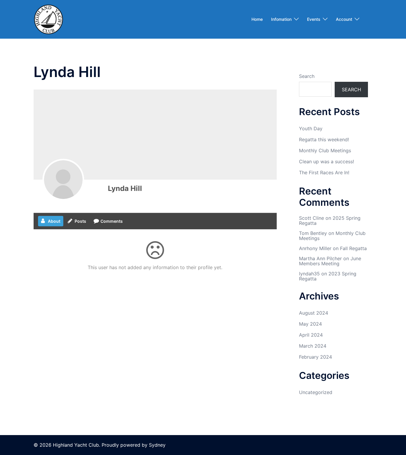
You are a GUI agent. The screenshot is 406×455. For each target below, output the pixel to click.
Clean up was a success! (326, 161)
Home (257, 19)
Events (313, 19)
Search (306, 76)
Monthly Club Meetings (325, 150)
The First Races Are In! (324, 172)
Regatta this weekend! (324, 139)
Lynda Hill (125, 188)
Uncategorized (315, 392)
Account (344, 19)
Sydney (157, 445)
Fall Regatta (353, 248)
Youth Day (310, 128)
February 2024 (315, 357)
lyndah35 (309, 274)
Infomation (281, 19)
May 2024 (310, 324)
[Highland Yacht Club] (48, 19)
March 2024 (312, 346)
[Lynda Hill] (63, 179)
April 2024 (311, 335)
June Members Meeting (330, 261)
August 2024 (313, 313)
